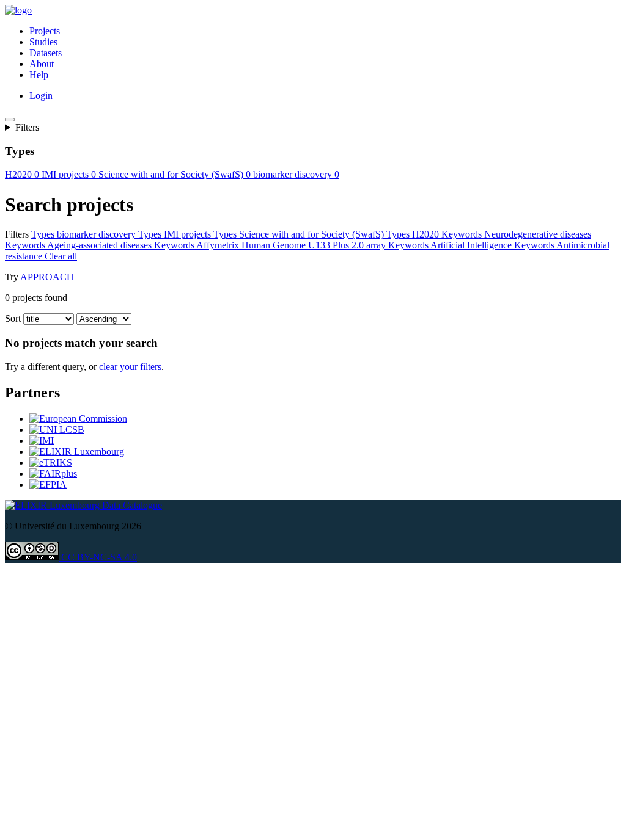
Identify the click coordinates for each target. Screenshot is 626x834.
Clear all (61, 256)
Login (41, 95)
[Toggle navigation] (10, 119)
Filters (27, 127)
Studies (43, 42)
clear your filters (130, 366)
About (41, 64)
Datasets (45, 53)
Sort (13, 318)
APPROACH (47, 277)
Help (38, 75)
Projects (44, 31)
